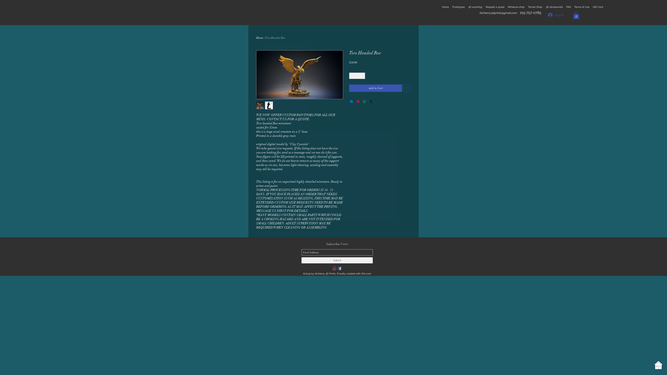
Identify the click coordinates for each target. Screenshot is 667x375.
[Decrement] (352, 76)
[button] (576, 15)
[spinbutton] (357, 76)
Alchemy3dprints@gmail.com (498, 13)
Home (259, 38)
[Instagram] (334, 268)
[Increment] (362, 76)
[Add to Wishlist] (407, 88)
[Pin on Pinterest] (358, 101)
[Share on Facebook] (351, 101)
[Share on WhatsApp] (365, 101)
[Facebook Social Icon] (339, 268)
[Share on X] (371, 101)
